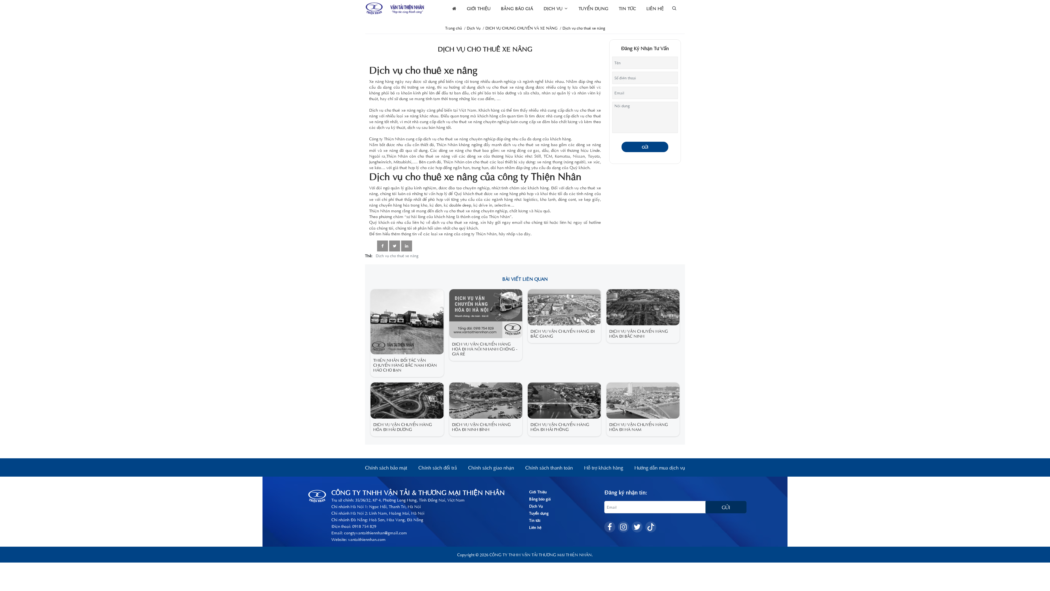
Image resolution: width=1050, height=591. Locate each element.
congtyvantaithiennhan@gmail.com (375, 532)
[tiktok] (650, 527)
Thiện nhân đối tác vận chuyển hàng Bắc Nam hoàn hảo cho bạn (405, 365)
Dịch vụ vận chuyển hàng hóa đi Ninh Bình (481, 426)
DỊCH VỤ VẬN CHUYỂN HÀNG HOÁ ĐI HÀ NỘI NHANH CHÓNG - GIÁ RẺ (484, 349)
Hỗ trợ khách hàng (603, 467)
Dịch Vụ (554, 8)
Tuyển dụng (593, 8)
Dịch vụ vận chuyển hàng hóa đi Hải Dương (402, 426)
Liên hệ (655, 8)
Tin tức (627, 8)
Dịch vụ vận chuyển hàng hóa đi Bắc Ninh (638, 333)
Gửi (645, 147)
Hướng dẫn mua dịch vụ (659, 467)
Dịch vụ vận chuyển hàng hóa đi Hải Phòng (559, 426)
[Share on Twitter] (394, 246)
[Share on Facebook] (382, 246)
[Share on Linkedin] (406, 246)
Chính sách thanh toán (549, 467)
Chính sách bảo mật (386, 467)
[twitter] (637, 527)
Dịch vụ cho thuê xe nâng (397, 255)
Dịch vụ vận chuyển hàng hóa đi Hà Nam (638, 426)
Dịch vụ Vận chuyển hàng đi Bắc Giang (562, 333)
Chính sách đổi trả (437, 467)
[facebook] (609, 527)
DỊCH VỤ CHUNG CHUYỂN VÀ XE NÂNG (521, 28)
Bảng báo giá (517, 8)
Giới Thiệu (479, 8)
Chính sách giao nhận (491, 467)
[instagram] (623, 527)
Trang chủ (453, 28)
